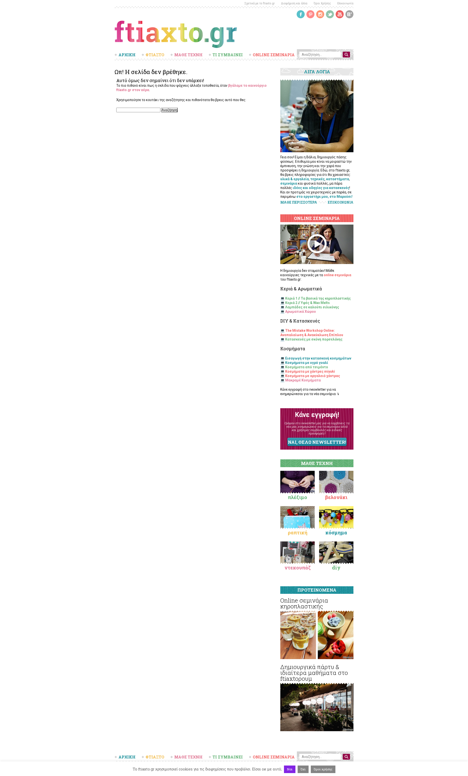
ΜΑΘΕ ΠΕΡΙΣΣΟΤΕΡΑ (298, 202)
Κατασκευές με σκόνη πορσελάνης (313, 339)
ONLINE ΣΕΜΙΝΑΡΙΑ (274, 55)
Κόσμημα (336, 532)
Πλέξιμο (297, 497)
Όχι (303, 769)
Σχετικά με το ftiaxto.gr (259, 3)
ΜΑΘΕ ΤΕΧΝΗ (188, 55)
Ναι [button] (289, 769)
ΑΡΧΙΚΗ (127, 55)
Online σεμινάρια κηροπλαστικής (304, 603)
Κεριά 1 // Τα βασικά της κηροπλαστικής (318, 298)
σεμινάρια (288, 183)
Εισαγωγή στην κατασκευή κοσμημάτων (318, 358)
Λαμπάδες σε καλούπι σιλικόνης (312, 307)
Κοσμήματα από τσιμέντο (306, 367)
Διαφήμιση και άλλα (294, 3)
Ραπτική (297, 532)
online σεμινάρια (337, 275)
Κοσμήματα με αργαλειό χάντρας (312, 376)
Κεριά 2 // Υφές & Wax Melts (307, 303)
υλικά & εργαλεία (294, 179)
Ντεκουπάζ (297, 567)
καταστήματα (337, 179)
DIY (336, 567)
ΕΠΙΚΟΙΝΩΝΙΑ (340, 202)
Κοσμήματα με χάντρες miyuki (310, 371)
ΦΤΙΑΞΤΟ (155, 55)
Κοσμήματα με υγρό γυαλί (306, 363)
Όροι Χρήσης (322, 3)
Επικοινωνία (345, 3)
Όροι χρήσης (323, 769)
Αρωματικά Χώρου (300, 311)
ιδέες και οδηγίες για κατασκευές (321, 188)
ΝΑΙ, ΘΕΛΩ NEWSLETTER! (317, 442)
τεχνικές (317, 179)
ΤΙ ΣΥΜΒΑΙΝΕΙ (228, 55)
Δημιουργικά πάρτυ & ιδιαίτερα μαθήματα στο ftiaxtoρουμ (314, 672)
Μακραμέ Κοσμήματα (303, 380)
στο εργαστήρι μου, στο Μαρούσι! (324, 197)
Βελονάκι (336, 497)
